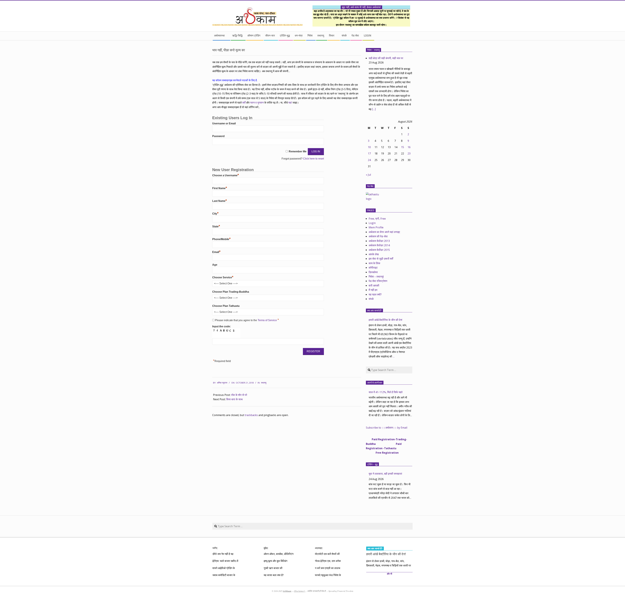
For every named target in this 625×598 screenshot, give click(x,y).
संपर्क (371, 299)
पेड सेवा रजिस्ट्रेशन (378, 281)
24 (369, 160)
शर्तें (244, 102)
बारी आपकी (374, 285)
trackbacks (251, 415)
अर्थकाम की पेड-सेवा (378, 236)
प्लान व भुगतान (257, 102)
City (215, 213)
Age (214, 264)
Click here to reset (313, 158)
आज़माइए (318, 547)
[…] (374, 109)
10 (369, 147)
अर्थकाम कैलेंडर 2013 (379, 241)
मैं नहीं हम (373, 290)
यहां (290, 102)
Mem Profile (376, 227)
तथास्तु (263, 382)
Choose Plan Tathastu (226, 306)
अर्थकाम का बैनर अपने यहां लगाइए (384, 232)
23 (409, 153)
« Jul (368, 174)
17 (369, 153)
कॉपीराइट (373, 267)
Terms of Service (268, 320)
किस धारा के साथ (234, 399)
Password (218, 136)
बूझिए (266, 547)
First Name (219, 188)
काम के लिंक (374, 263)
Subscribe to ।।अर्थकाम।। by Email (386, 427)
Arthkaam (287, 591)
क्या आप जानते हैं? (374, 310)
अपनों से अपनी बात (374, 382)
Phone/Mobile (221, 239)
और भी (389, 573)
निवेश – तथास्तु (373, 50)
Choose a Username (225, 175)
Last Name (219, 201)
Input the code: (221, 326)
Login (372, 223)
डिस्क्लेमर (373, 272)
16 (409, 147)
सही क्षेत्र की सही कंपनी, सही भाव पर (386, 58)
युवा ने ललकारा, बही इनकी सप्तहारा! (385, 473)
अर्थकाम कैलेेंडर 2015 (379, 250)
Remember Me (297, 151)
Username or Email (224, 123)
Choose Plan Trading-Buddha (230, 291)
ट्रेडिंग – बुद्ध (372, 464)
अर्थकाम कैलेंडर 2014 (379, 245)
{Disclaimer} (299, 591)
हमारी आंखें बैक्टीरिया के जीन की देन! (385, 320)
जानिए (214, 547)
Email (216, 252)
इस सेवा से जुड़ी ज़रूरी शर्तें (381, 258)
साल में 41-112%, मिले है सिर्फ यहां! (386, 392)
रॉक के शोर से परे (239, 395)
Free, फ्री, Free (377, 218)
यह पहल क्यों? (375, 294)
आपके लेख (374, 254)
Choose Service (222, 277)
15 (402, 147)
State (216, 226)
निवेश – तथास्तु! (376, 276)
